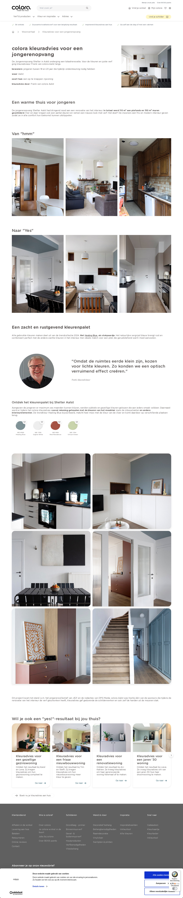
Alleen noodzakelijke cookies (162, 891)
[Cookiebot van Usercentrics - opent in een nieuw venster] (16, 893)
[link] (148, 2)
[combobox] (64, 8)
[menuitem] (24, 18)
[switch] (174, 888)
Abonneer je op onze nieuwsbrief (33, 865)
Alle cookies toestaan (162, 875)
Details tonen (38, 886)
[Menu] (179, 871)
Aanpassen (161, 883)
